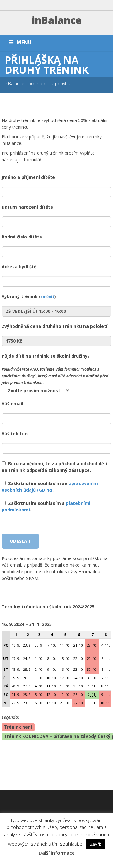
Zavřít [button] (95, 844)
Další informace (57, 853)
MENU (24, 42)
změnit (47, 296)
